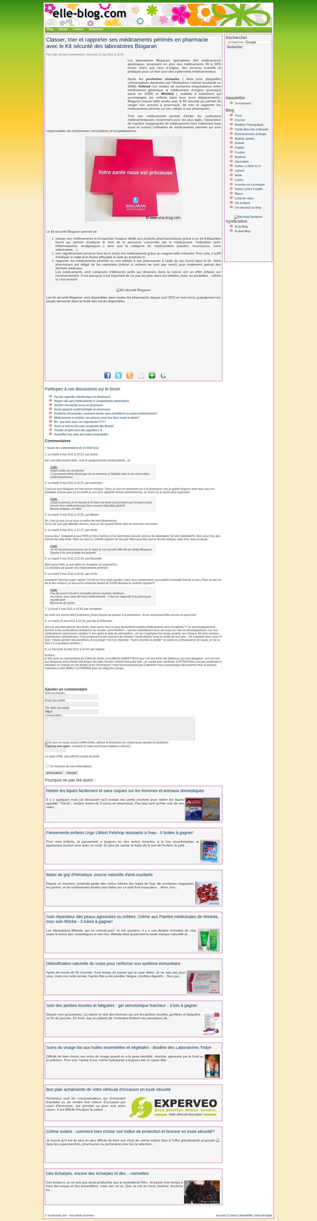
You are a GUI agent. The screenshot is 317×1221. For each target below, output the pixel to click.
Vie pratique (242, 203)
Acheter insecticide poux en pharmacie (78, 405)
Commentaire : (54, 715)
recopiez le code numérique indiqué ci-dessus (87, 746)
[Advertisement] (85, 90)
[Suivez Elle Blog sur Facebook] (248, 216)
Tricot (238, 115)
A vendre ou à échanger (250, 184)
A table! (239, 147)
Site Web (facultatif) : (58, 708)
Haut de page (263, 1215)
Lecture (239, 170)
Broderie (240, 157)
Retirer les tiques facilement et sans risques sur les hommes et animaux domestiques (125, 790)
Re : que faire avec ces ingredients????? (80, 422)
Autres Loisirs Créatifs (248, 189)
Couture (240, 152)
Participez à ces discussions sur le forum (82, 389)
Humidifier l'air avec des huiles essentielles (81, 434)
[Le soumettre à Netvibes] (152, 378)
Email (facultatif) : (55, 700)
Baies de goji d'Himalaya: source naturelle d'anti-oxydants (99, 874)
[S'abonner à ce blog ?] (129, 378)
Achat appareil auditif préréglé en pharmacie (82, 409)
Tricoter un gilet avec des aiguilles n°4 (78, 430)
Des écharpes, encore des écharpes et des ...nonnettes (97, 1173)
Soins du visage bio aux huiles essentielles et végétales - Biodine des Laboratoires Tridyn (128, 1047)
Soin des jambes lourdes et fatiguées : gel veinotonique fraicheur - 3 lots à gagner (121, 1005)
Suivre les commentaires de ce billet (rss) (73, 448)
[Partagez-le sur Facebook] (107, 378)
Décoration (242, 161)
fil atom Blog (242, 231)
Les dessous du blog (248, 207)
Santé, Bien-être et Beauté (251, 129)
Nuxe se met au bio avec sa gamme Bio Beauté (84, 426)
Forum (63, 29)
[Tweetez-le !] (118, 378)
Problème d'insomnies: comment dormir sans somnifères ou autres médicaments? (105, 413)
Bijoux (239, 193)
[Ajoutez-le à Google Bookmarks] (163, 378)
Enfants (239, 143)
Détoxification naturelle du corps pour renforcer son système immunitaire (113, 963)
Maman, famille (244, 138)
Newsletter (96, 29)
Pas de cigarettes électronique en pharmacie (82, 396)
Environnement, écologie (250, 134)
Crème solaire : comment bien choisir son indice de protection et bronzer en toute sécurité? (130, 1131)
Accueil (221, 1215)
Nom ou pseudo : (55, 693)
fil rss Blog (241, 226)
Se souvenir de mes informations (70, 766)
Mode (238, 175)
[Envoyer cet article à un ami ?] (140, 378)
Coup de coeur (244, 198)
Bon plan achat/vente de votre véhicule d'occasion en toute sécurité (108, 1089)
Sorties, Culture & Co (248, 166)
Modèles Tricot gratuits (249, 124)
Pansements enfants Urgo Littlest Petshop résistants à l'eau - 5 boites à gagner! (120, 832)
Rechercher (236, 37)
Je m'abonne (243, 103)
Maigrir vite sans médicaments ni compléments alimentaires (91, 401)
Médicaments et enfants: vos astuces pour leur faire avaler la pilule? (96, 417)
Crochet (240, 120)
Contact (78, 29)
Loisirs (239, 180)
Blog (50, 29)
